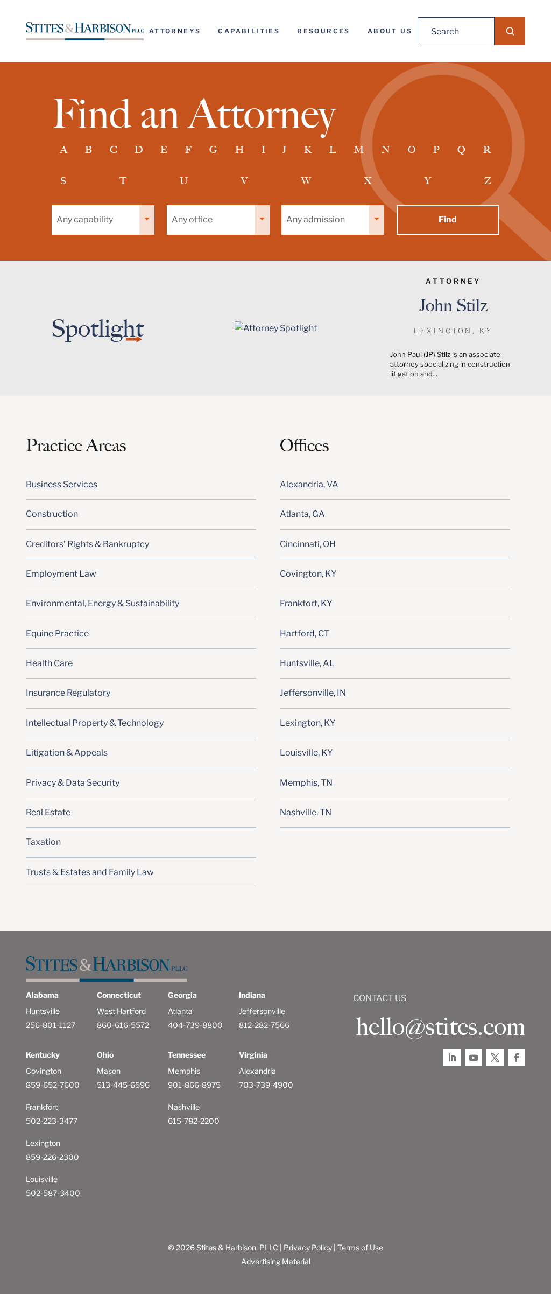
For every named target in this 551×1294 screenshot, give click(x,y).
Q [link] (461, 150)
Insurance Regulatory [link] (68, 693)
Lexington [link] (43, 1143)
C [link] (113, 150)
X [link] (367, 181)
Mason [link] (109, 1070)
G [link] (213, 150)
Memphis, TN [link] (306, 783)
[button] (510, 31)
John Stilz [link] (453, 305)
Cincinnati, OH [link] (308, 544)
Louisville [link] (42, 1179)
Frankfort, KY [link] (306, 603)
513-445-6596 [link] (123, 1084)
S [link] (63, 181)
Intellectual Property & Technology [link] (95, 723)
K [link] (308, 150)
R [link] (487, 150)
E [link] (163, 150)
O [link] (412, 150)
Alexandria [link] (257, 1070)
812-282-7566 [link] (264, 1025)
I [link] (263, 150)
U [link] (184, 181)
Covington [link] (43, 1070)
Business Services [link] (61, 484)
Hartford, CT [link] (304, 633)
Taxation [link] (43, 842)
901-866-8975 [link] (194, 1084)
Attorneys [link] (175, 31)
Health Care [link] (49, 663)
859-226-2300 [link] (52, 1157)
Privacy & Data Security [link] (72, 783)
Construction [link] (52, 514)
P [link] (436, 150)
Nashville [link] (184, 1106)
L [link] (332, 150)
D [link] (139, 150)
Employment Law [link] (61, 574)
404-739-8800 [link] (195, 1025)
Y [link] (428, 181)
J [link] (284, 150)
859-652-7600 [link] (53, 1084)
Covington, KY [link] (308, 574)
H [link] (239, 150)
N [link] (386, 150)
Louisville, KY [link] (306, 752)
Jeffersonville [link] (262, 1011)
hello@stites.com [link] (440, 1026)
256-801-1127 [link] (50, 1025)
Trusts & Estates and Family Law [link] (90, 872)
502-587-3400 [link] (53, 1193)
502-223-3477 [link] (51, 1120)
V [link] (244, 181)
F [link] (188, 150)
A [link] (63, 150)
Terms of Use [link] (360, 1247)
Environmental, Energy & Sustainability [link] (102, 603)
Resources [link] (323, 31)
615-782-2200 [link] (194, 1120)
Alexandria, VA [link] (309, 484)
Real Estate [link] (48, 812)
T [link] (122, 181)
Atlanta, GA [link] (302, 514)
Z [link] (487, 181)
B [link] (88, 150)
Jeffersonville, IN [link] (313, 693)
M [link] (359, 150)
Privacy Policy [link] (308, 1247)
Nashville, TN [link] (305, 812)
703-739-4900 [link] (266, 1084)
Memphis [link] (184, 1070)
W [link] (306, 181)
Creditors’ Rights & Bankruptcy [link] (87, 544)
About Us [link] (390, 31)
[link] (85, 31)
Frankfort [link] (42, 1106)
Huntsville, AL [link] (307, 663)
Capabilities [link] (249, 31)
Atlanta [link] (180, 1011)
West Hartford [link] (121, 1011)
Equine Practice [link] (57, 633)
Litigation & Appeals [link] (67, 752)
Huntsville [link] (43, 1011)
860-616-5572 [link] (123, 1025)
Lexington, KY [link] (308, 723)
